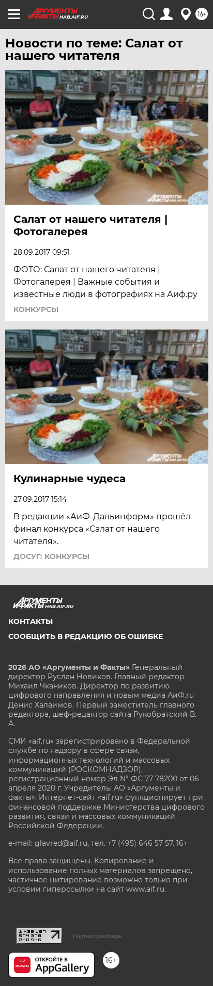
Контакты (30, 621)
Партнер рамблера (97, 936)
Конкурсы (35, 309)
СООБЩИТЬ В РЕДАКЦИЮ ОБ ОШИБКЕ (85, 636)
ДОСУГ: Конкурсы (51, 556)
